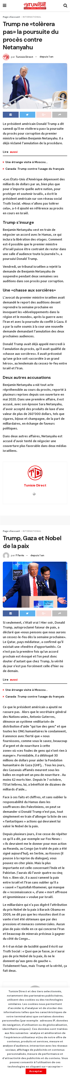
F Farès (20, 555)
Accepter (36, 1071)
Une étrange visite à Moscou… (26, 162)
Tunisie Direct (24, 56)
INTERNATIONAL (32, 16)
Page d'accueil (11, 16)
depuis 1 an (46, 56)
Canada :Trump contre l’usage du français (34, 169)
